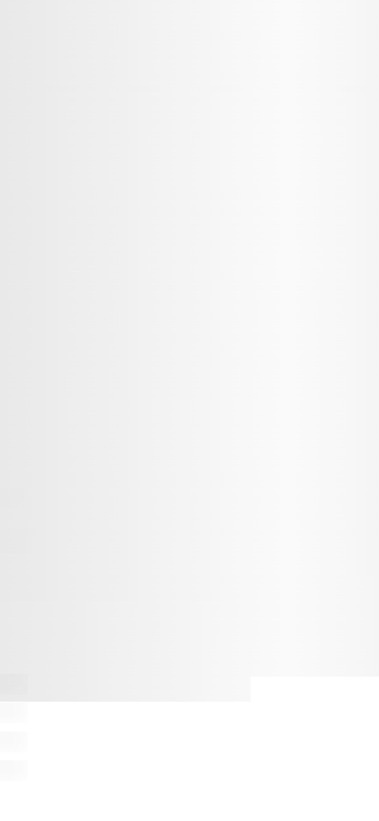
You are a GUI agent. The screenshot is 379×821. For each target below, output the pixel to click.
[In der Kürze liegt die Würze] (14, 780)
